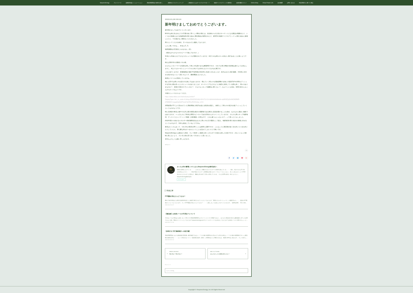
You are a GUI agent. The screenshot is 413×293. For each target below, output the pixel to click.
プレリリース (117, 3)
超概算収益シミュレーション (134, 3)
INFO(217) (167, 144)
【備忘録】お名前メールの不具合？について (180, 214)
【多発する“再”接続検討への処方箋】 (178, 231)
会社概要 (280, 3)
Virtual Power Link (268, 3)
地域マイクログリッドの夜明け (223, 3)
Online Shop (254, 3)
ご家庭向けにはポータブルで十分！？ (199, 3)
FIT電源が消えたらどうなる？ (175, 196)
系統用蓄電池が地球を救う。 (155, 3)
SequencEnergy (104, 3)
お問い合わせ (291, 3)
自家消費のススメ (241, 3)
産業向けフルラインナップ (175, 3)
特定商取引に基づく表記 (306, 3)
